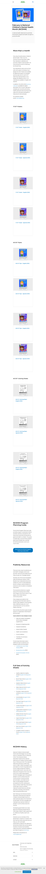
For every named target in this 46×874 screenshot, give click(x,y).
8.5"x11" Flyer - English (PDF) (22, 263)
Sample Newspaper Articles (22, 652)
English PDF (23, 674)
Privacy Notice (34, 869)
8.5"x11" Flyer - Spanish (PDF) (23, 293)
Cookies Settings (18, 871)
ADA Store (26, 830)
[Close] (44, 868)
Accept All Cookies (26, 871)
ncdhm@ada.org (20, 98)
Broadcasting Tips (20, 650)
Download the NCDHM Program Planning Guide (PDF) (23, 550)
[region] (23, 870)
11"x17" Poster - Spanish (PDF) (23, 157)
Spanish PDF (19, 680)
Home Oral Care (23, 846)
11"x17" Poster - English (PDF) (23, 127)
